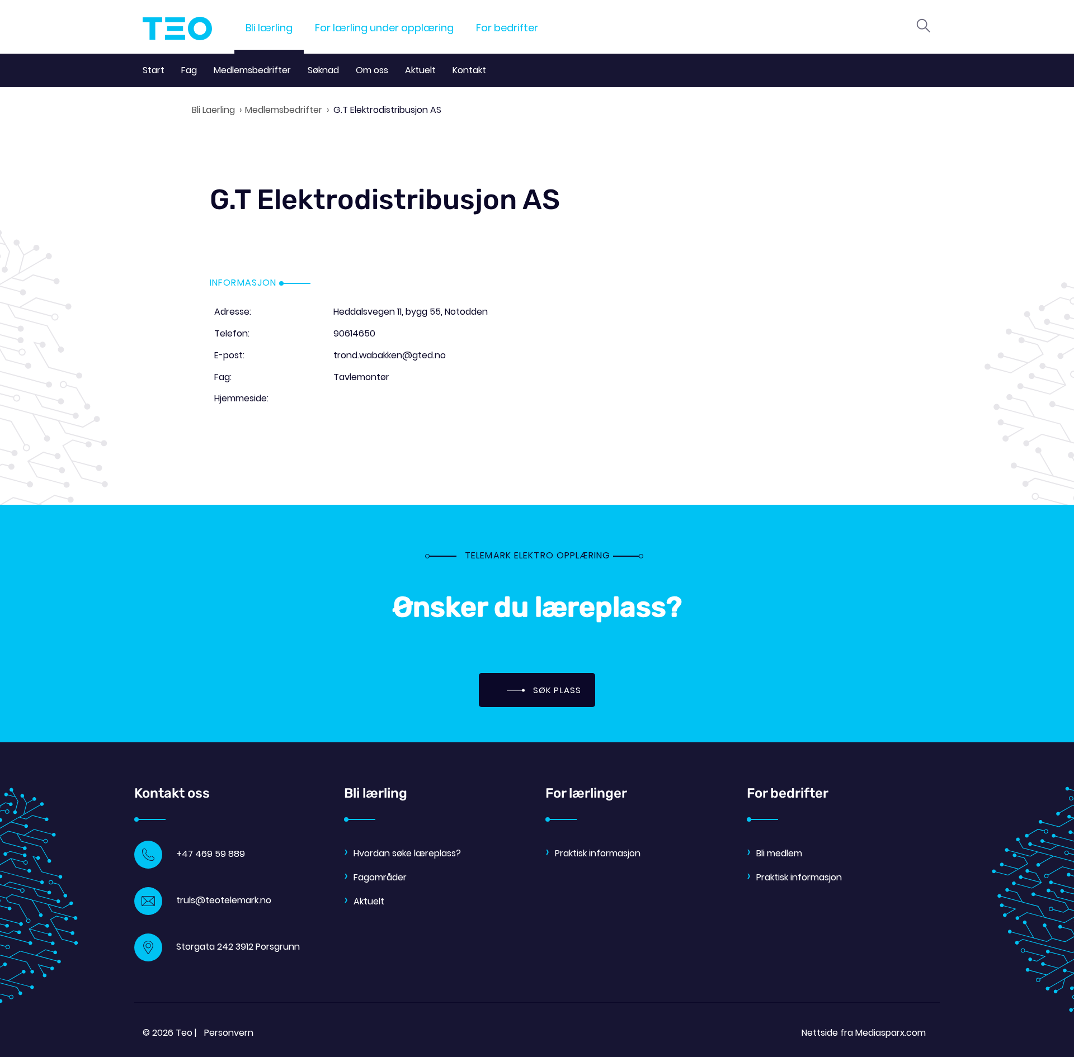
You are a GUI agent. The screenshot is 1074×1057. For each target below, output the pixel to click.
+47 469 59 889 (210, 853)
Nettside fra (864, 1032)
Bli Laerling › (217, 109)
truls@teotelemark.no (223, 900)
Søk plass (555, 690)
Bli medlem (779, 853)
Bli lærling (269, 28)
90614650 (354, 333)
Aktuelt (420, 70)
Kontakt (469, 70)
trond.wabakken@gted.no (389, 355)
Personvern (228, 1032)
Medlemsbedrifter (252, 70)
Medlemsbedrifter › (287, 109)
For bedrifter (507, 28)
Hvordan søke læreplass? (407, 853)
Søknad (323, 70)
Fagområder (380, 877)
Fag (189, 70)
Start (153, 70)
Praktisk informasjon (597, 853)
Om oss (372, 70)
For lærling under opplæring (384, 28)
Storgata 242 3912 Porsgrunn (238, 946)
